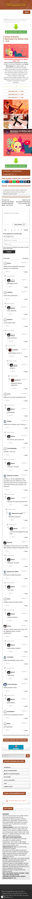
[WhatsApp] (14, 181)
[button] (3, 897)
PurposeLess (7, 171)
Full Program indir (11, 770)
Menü (27, 12)
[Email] (28, 181)
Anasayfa (8, 767)
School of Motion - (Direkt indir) (16, 32)
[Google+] (10, 181)
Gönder (9, 251)
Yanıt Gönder (18, 224)
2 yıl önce (24, 319)
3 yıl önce (24, 420)
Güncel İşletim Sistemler (12, 774)
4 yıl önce (24, 683)
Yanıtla (26, 272)
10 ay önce (23, 306)
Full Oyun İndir (10, 780)
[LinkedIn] (21, 181)
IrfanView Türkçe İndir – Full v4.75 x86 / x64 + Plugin (23, 202)
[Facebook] (7, 181)
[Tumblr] (25, 181)
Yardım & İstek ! (8, 786)
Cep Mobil (8, 777)
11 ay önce (23, 291)
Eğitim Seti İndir (13, 20)
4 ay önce (24, 262)
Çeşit (5, 783)
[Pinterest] (17, 181)
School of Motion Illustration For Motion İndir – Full (14, 21)
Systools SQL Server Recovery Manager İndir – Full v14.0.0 (8, 202)
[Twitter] (3, 181)
